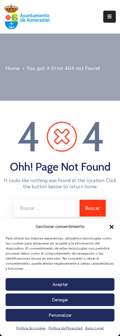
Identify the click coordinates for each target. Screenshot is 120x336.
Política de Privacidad (65, 328)
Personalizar (60, 315)
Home (13, 68)
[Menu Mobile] (109, 17)
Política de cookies (31, 328)
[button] (111, 226)
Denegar (60, 300)
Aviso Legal (94, 328)
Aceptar (60, 284)
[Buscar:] (47, 208)
